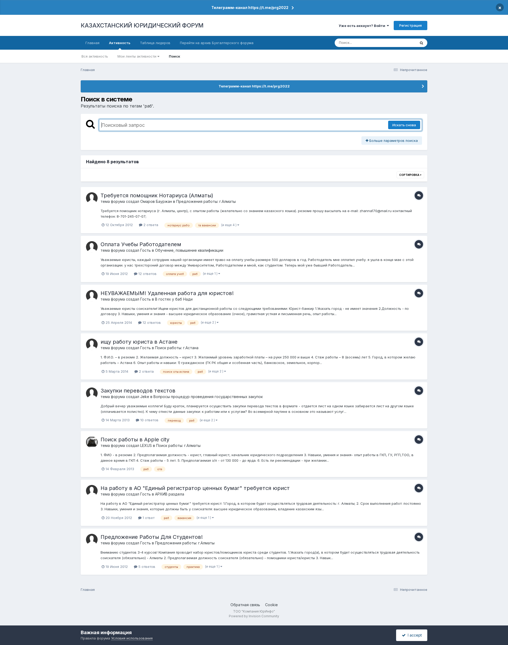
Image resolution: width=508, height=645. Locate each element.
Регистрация (410, 25)
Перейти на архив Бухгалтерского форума (216, 43)
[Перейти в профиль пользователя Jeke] (92, 393)
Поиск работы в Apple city (135, 439)
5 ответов (146, 566)
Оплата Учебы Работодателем (141, 244)
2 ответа (150, 225)
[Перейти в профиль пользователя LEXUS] (92, 442)
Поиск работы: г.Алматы (178, 445)
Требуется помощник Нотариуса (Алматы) (157, 195)
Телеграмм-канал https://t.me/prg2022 (249, 7)
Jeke (144, 396)
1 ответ (148, 518)
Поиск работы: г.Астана (176, 347)
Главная (92, 43)
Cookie (271, 604)
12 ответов (147, 274)
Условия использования (132, 638)
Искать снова (404, 125)
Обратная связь (245, 604)
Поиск (174, 56)
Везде (404, 43)
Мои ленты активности (137, 56)
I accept (414, 635)
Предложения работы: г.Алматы (206, 201)
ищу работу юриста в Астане (139, 342)
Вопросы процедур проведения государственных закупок (208, 396)
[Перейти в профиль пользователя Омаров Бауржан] (92, 198)
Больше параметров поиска (393, 140)
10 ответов (148, 420)
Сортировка (409, 174)
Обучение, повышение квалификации (189, 250)
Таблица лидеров (155, 43)
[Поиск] (421, 43)
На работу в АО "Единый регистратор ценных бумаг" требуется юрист (195, 488)
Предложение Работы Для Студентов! (152, 537)
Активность (119, 43)
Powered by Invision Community (254, 616)
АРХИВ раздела (169, 494)
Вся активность (94, 56)
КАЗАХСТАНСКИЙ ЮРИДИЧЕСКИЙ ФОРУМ (142, 25)
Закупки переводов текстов (138, 390)
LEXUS (146, 445)
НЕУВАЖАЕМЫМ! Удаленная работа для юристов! (167, 293)
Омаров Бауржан (156, 201)
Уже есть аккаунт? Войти (363, 26)
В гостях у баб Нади (174, 299)
